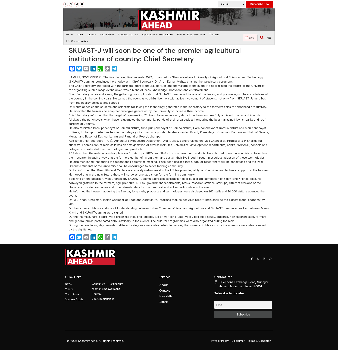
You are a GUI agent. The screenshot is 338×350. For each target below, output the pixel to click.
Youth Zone (107, 34)
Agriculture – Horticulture (157, 34)
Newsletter (166, 296)
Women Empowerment (191, 34)
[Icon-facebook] (251, 258)
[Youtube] (82, 4)
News (80, 34)
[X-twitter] (71, 4)
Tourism (214, 34)
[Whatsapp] (270, 258)
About (163, 285)
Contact (164, 290)
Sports (163, 302)
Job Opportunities (77, 41)
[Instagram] (76, 4)
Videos (92, 34)
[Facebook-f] (65, 4)
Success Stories (128, 34)
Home (69, 34)
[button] (261, 38)
